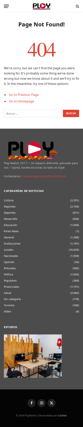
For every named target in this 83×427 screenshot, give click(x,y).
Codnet (62, 415)
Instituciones (12, 243)
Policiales (10, 268)
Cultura (9, 200)
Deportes (10, 206)
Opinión (9, 262)
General (9, 237)
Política (8, 274)
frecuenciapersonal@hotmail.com (44, 176)
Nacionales (11, 256)
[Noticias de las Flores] (41, 6)
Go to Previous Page (24, 95)
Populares (10, 280)
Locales (8, 249)
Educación (10, 225)
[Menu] (6, 6)
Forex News (11, 231)
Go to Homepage (21, 101)
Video (7, 311)
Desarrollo (10, 219)
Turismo (9, 305)
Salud (7, 293)
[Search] (77, 6)
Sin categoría (12, 299)
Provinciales (11, 287)
